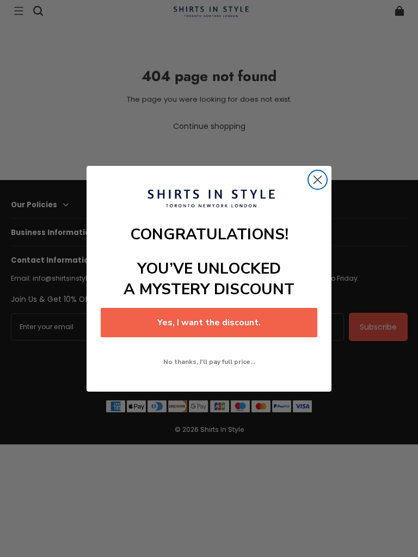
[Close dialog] (317, 179)
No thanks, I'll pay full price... (209, 361)
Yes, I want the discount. (209, 323)
